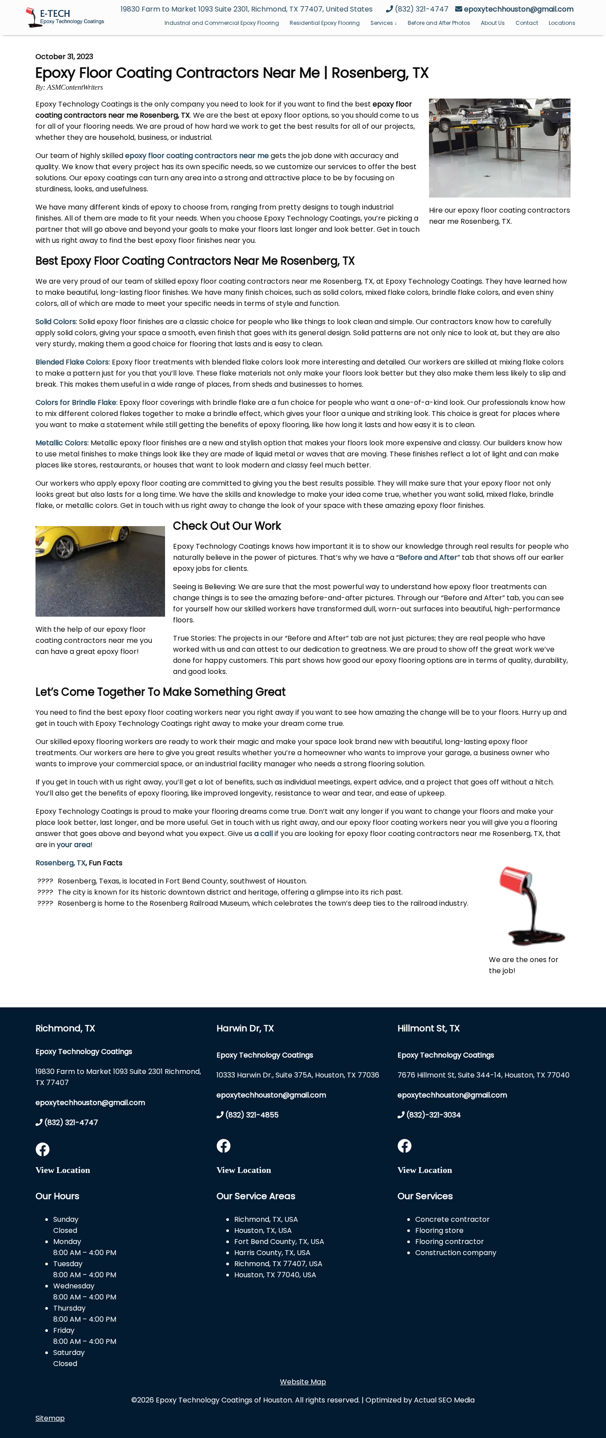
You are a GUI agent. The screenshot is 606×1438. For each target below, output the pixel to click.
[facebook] (42, 1152)
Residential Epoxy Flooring (325, 23)
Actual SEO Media (444, 1400)
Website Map (303, 1382)
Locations (562, 23)
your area (74, 845)
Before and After (428, 557)
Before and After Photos (439, 23)
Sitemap (50, 1418)
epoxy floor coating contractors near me (197, 156)
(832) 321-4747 (70, 1122)
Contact (526, 23)
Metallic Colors (61, 443)
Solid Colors (55, 322)
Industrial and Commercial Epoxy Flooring (222, 23)
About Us (493, 23)
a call (263, 833)
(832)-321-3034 (433, 1115)
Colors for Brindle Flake (75, 402)
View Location (62, 1170)
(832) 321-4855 (251, 1115)
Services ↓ (383, 23)
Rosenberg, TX (60, 863)
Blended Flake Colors (72, 362)
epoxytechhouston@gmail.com (519, 9)
